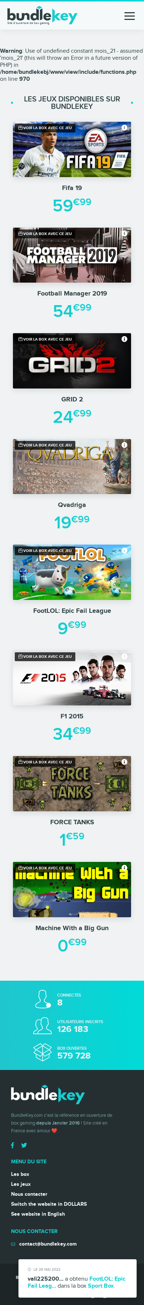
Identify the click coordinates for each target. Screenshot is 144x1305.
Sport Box (101, 1286)
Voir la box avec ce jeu (47, 128)
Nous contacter (29, 1194)
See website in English (38, 1214)
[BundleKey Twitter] (24, 1145)
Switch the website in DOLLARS (49, 1204)
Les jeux (21, 1184)
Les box (20, 1174)
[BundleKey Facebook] (12, 1145)
